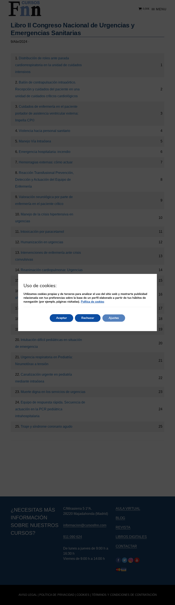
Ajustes (114, 318)
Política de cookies (92, 302)
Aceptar (61, 318)
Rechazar (87, 318)
